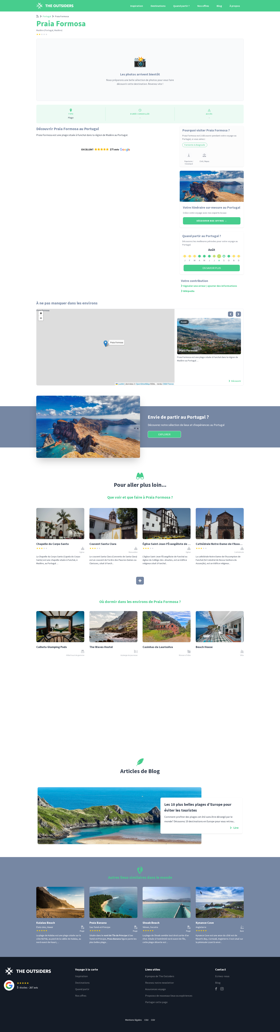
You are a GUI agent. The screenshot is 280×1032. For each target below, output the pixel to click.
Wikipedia (188, 291)
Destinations (158, 5)
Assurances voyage (155, 989)
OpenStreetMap (143, 383)
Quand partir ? (181, 5)
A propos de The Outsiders (159, 976)
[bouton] (230, 314)
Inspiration (136, 5)
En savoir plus (212, 268)
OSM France (168, 383)
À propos (235, 5)
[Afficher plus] (140, 581)
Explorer (164, 434)
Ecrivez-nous (222, 976)
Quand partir (82, 989)
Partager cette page (156, 1002)
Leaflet (121, 383)
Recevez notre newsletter (159, 982)
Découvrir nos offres (212, 220)
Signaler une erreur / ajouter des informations (210, 285)
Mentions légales (133, 1019)
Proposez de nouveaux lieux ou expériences (168, 995)
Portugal (47, 16)
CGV (153, 1019)
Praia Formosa (62, 16)
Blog (219, 5)
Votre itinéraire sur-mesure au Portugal (211, 207)
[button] (105, 149)
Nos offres (203, 5)
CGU (146, 1019)
